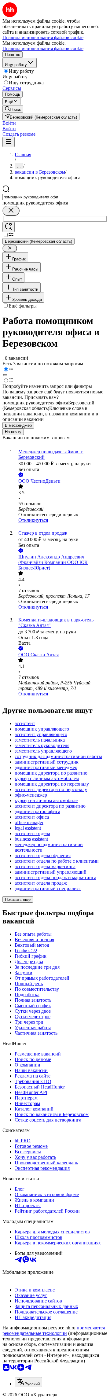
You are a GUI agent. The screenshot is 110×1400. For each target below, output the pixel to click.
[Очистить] (11, 211)
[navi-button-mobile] (8, 142)
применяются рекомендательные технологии (53, 1330)
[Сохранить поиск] (8, 227)
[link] (12, 109)
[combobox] (30, 197)
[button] (9, 123)
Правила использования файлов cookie (42, 48)
